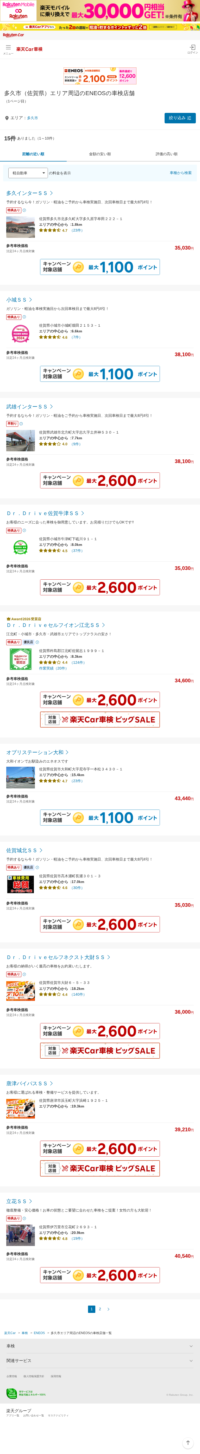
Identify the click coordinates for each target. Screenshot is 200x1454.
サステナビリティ (58, 1415)
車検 (25, 1333)
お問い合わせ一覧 (33, 1415)
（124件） (78, 662)
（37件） (77, 551)
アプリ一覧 (12, 1415)
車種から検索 (181, 173)
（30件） (77, 888)
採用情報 (56, 1376)
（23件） (77, 230)
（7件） (76, 337)
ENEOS (39, 1333)
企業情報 (12, 1376)
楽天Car (10, 1333)
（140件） (78, 994)
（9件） (76, 444)
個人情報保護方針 (33, 1376)
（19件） (77, 1238)
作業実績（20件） (54, 668)
